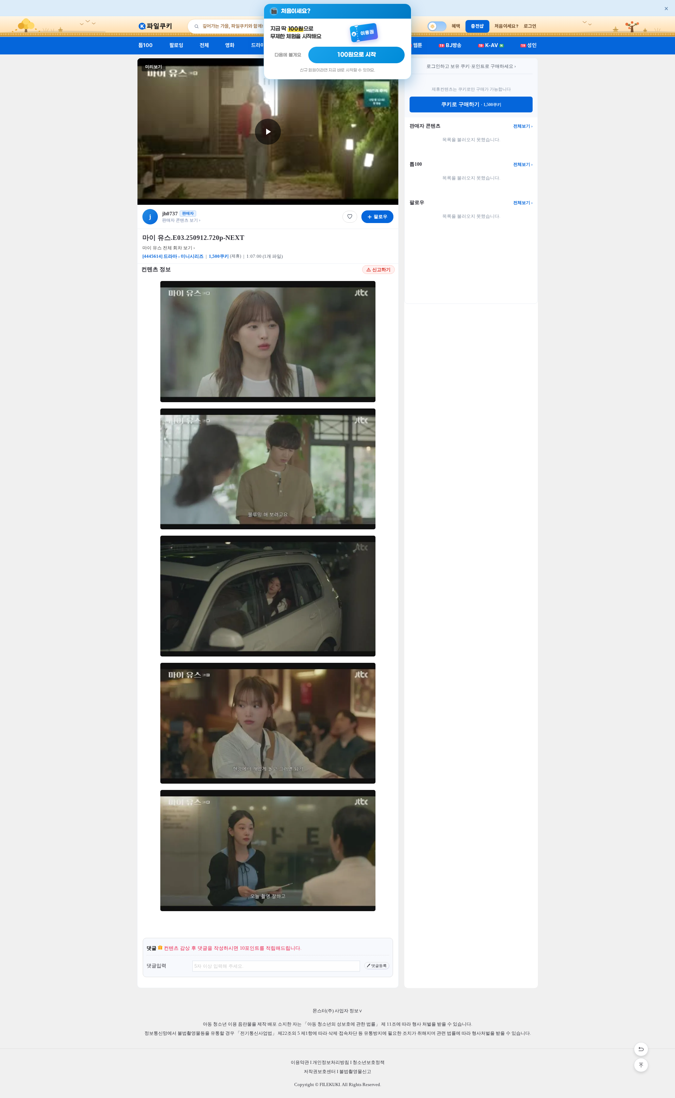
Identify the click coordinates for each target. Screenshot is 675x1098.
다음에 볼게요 (288, 55)
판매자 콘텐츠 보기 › (181, 220)
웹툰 (415, 45)
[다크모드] (437, 26)
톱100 (146, 45)
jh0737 (170, 213)
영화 (229, 45)
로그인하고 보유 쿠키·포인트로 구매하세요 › (471, 66)
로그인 (530, 26)
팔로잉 (176, 45)
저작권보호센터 (320, 1071)
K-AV (491, 45)
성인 (528, 45)
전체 (204, 45)
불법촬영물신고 (355, 1071)
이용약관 (300, 1062)
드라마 (258, 45)
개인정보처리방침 (331, 1062)
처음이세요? (507, 26)
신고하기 (381, 269)
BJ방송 (451, 45)
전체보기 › (523, 126)
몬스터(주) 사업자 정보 (337, 1010)
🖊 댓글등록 (377, 965)
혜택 (456, 26)
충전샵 (477, 26)
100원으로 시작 (357, 54)
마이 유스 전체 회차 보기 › (168, 247)
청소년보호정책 (369, 1062)
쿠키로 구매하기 (471, 104)
